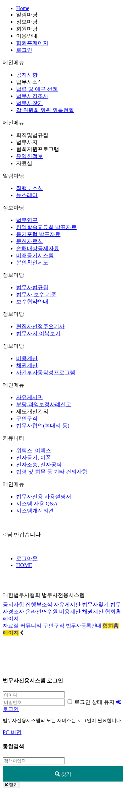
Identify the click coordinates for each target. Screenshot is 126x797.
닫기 (13, 784)
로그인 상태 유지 (94, 702)
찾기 (65, 774)
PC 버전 (12, 732)
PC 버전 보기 (63, 657)
